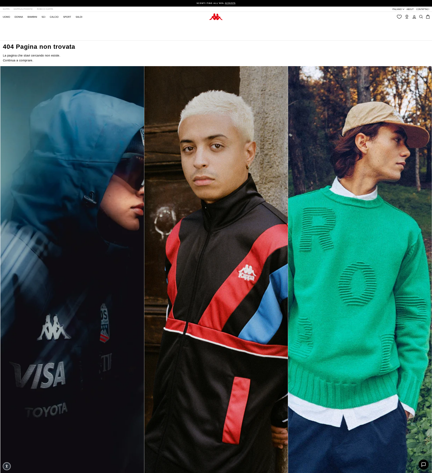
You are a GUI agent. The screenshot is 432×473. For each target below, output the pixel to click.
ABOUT (410, 9)
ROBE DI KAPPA (45, 9)
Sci (43, 17)
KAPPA (6, 9)
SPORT (67, 17)
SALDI (79, 17)
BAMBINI (32, 17)
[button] (7, 466)
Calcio (54, 17)
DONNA (19, 17)
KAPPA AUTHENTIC (23, 9)
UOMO (6, 17)
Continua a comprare (17, 60)
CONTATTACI (422, 9)
